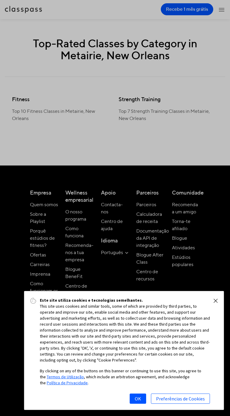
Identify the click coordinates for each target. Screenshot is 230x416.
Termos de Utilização (65, 376)
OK (138, 399)
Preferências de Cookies (180, 399)
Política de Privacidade (67, 382)
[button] (216, 301)
